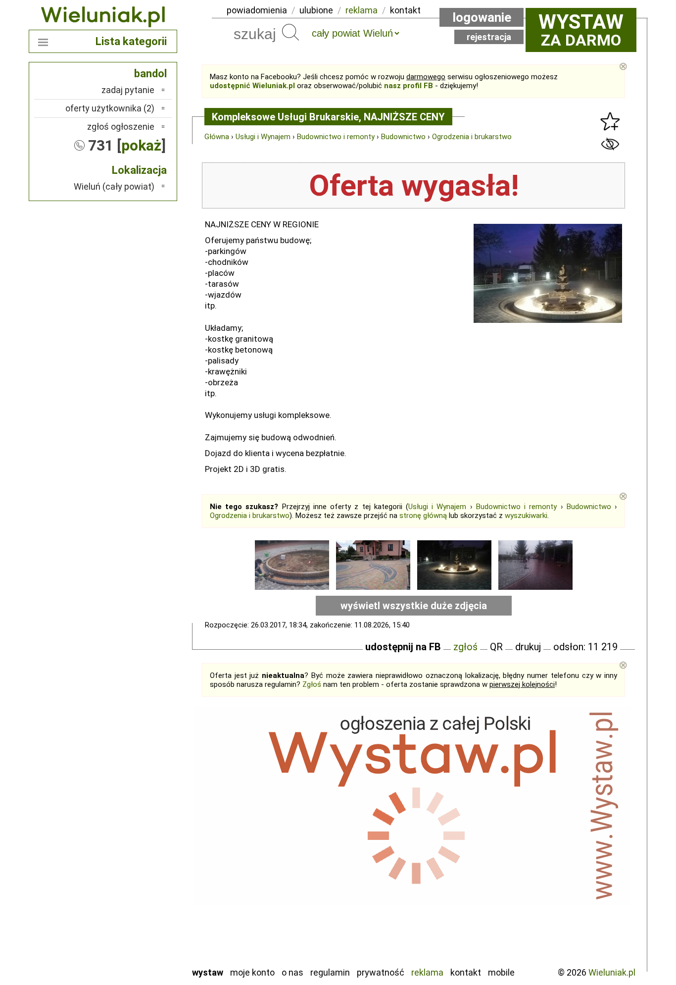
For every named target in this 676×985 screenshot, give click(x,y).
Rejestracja (489, 37)
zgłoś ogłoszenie (120, 126)
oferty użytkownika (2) (109, 108)
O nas (292, 972)
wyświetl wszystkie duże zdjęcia (413, 606)
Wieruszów (135, 944)
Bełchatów (135, 797)
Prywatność (380, 972)
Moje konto (252, 972)
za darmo (581, 30)
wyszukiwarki (526, 515)
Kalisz (144, 837)
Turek (144, 931)
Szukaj (290, 32)
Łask (146, 811)
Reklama (427, 972)
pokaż (141, 145)
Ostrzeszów (133, 851)
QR (496, 647)
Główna (216, 136)
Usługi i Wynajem (263, 136)
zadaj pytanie (127, 90)
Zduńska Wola (129, 958)
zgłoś (465, 647)
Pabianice (137, 864)
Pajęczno (138, 877)
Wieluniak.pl (611, 972)
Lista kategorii (131, 41)
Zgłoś (311, 684)
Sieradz (141, 904)
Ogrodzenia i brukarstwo (472, 136)
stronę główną (423, 515)
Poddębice (135, 891)
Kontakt (465, 972)
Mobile (501, 972)
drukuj (528, 647)
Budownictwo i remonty (336, 136)
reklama (361, 10)
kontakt (405, 10)
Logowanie (481, 17)
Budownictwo (403, 136)
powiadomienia (257, 10)
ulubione (316, 10)
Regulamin (330, 972)
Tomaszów (135, 918)
